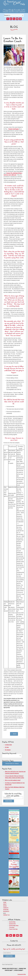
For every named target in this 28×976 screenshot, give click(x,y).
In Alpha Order (8, 744)
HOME (4, 902)
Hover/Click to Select (12, 763)
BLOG (4, 913)
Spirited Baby (12, 922)
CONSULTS (5, 907)
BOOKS (5, 906)
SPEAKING (5, 909)
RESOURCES (6, 911)
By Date (7, 747)
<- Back (14, 734)
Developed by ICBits (22, 974)
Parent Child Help (13, 929)
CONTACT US (6, 915)
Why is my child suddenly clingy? (13, 780)
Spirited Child (12, 923)
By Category (8, 750)
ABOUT (5, 904)
